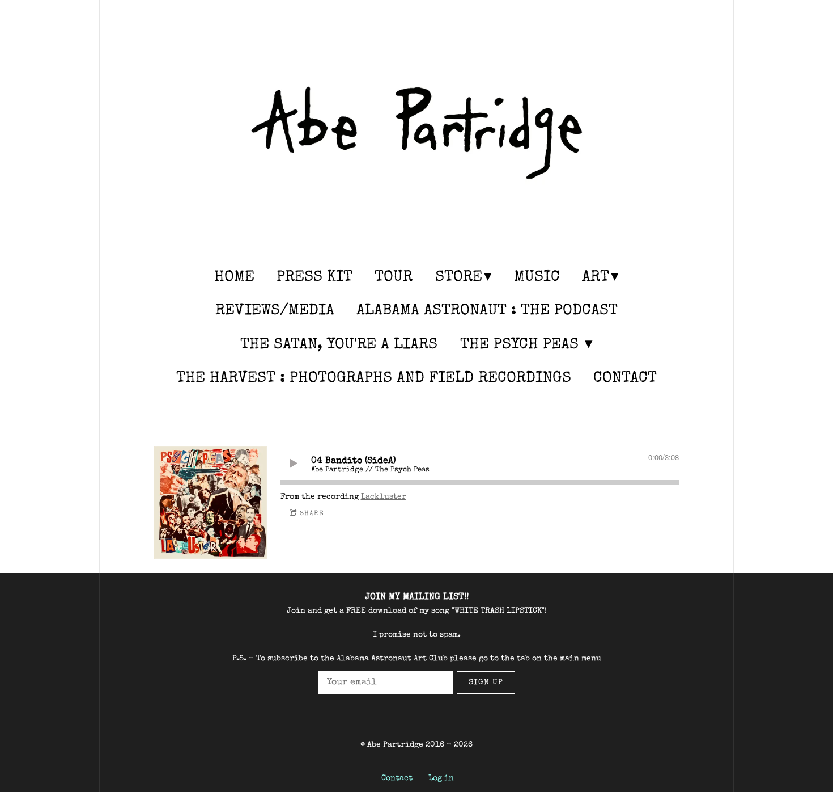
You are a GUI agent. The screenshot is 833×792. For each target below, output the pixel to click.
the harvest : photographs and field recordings (373, 378)
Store (458, 277)
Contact (625, 378)
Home (234, 277)
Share (312, 514)
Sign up (486, 682)
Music (537, 277)
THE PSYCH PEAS (521, 345)
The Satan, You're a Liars (338, 345)
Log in (441, 778)
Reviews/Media (274, 311)
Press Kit (314, 277)
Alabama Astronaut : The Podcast (487, 311)
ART (595, 277)
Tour (394, 277)
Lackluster (383, 497)
